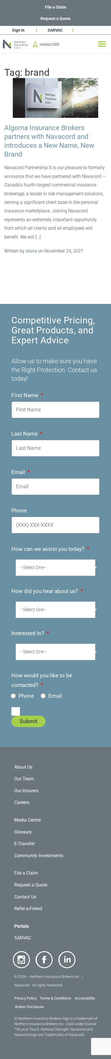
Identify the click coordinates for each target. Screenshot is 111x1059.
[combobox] (55, 567)
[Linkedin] (67, 960)
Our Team (24, 778)
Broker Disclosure (29, 1007)
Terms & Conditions (55, 998)
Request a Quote (55, 18)
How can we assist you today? (48, 549)
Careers (21, 802)
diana (31, 251)
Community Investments (38, 855)
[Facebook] (44, 960)
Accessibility (85, 998)
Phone (19, 510)
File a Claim (55, 7)
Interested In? (28, 633)
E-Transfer (24, 843)
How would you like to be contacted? (41, 680)
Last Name (25, 433)
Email (18, 472)
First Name (25, 395)
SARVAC (55, 30)
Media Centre (27, 820)
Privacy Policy (25, 998)
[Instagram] (21, 960)
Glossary (23, 832)
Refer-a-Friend (28, 908)
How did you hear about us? (45, 591)
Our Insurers (26, 790)
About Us (23, 767)
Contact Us (25, 897)
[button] (101, 44)
